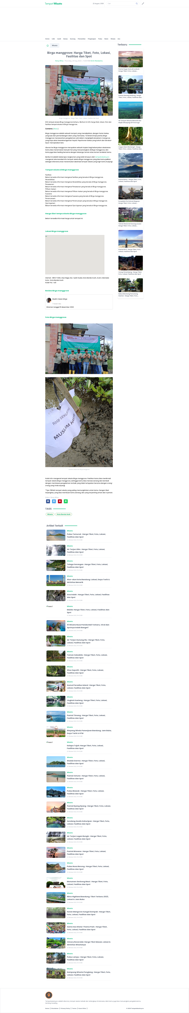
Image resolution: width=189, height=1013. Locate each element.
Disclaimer (55, 1008)
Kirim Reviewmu (97, 61)
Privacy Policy (65, 1008)
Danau (65, 39)
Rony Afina (59, 61)
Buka (55, 129)
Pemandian (81, 39)
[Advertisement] (94, 22)
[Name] (136, 3)
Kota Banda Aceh (63, 514)
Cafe (53, 39)
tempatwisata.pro (102, 157)
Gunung (72, 39)
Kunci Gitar (82, 1008)
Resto (106, 39)
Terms (74, 1008)
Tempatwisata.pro (137, 1008)
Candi (59, 39)
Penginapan (92, 39)
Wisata (113, 39)
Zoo (119, 39)
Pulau (100, 39)
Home (47, 39)
